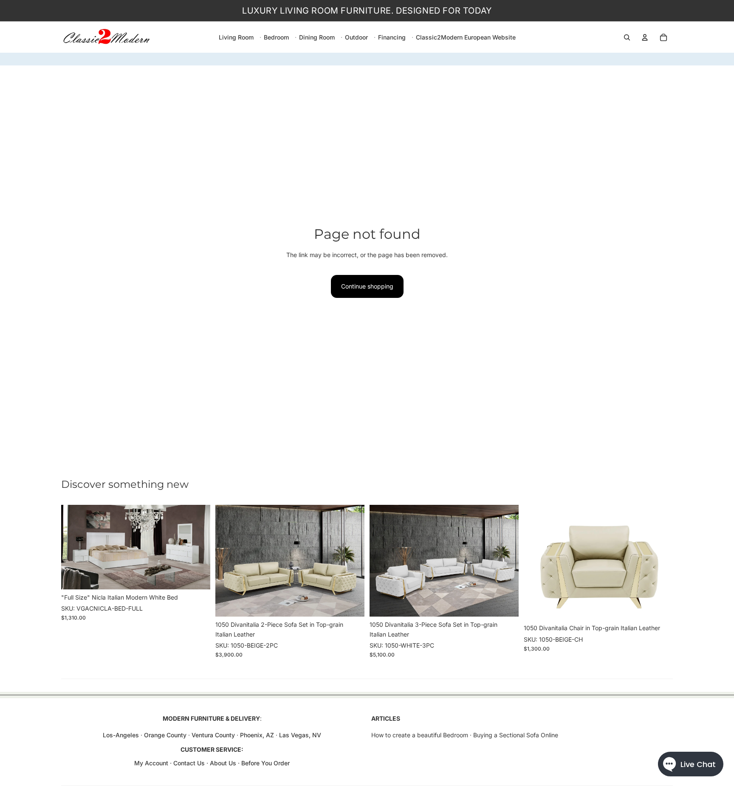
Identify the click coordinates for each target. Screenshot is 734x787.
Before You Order (265, 763)
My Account (151, 763)
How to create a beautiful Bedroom (419, 735)
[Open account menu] (644, 37)
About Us (224, 763)
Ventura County (213, 735)
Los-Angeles (121, 735)
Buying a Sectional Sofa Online (515, 735)
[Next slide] (197, 547)
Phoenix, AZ (258, 735)
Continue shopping (367, 286)
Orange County (165, 735)
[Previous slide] (74, 547)
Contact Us (189, 763)
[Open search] (627, 37)
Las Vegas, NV (300, 735)
